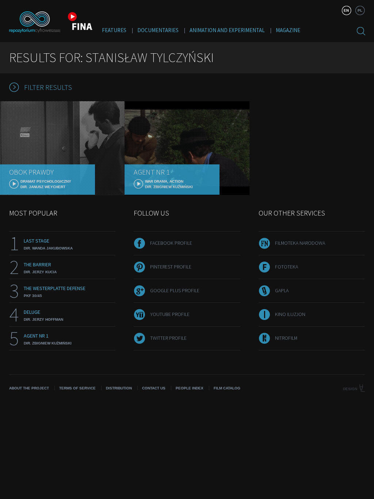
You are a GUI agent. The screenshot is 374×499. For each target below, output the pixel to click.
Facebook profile (171, 243)
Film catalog (227, 388)
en (346, 10)
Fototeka (286, 266)
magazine (288, 30)
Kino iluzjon (290, 314)
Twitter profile (168, 338)
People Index (189, 388)
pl (360, 10)
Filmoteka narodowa (300, 243)
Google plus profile (174, 290)
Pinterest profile (170, 266)
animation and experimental (227, 30)
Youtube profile (170, 314)
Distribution (119, 388)
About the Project (29, 388)
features (114, 30)
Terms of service (77, 388)
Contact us (153, 388)
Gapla (282, 290)
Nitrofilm (286, 338)
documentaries (158, 30)
